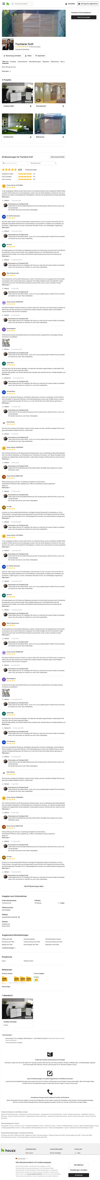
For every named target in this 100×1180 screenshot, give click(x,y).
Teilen (29, 56)
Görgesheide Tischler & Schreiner (36, 1116)
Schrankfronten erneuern (9, 1137)
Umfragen (19, 1042)
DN (4, 217)
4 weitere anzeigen (8, 948)
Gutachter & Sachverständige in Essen (81, 1128)
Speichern (41, 56)
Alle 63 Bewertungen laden (33, 886)
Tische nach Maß (86, 1135)
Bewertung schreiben (57, 157)
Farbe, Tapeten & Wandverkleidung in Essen (34, 1128)
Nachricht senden (84, 17)
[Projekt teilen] (31, 106)
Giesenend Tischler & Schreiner (57, 1116)
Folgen (62, 903)
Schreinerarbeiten (42, 1135)
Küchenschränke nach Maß (38, 1137)
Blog (78, 1153)
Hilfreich (6, 200)
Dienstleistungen (35, 62)
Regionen (45, 62)
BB (4, 245)
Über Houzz (29, 1153)
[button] (4, 4)
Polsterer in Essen (50, 1126)
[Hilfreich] (3, 201)
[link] (6, 197)
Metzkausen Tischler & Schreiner (30, 1114)
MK (4, 507)
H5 (4, 303)
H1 (4, 186)
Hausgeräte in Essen (7, 1126)
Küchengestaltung (23, 1137)
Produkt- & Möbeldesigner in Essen (67, 1126)
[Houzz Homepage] (8, 4)
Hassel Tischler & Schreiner (16, 1116)
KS (4, 274)
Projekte (13, 62)
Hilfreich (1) (7, 378)
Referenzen (55, 62)
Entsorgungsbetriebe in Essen (11, 1128)
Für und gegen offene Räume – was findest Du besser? (31, 1038)
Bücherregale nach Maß (73, 1135)
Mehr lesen (5, 71)
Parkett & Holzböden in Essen (35, 1126)
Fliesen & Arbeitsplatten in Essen (59, 1128)
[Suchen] (13, 4)
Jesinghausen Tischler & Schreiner (51, 1114)
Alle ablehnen (78, 1165)
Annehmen (79, 1175)
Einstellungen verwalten (78, 1170)
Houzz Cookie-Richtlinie (34, 1174)
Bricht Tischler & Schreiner (76, 1116)
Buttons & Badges (55, 1153)
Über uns (5, 62)
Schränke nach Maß (7, 1135)
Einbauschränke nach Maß (57, 1135)
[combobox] (22, 4)
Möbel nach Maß (19, 1135)
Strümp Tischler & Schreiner (10, 1114)
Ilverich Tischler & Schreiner (71, 1114)
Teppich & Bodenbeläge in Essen (89, 1126)
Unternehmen (22, 62)
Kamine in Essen (20, 1126)
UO (4, 364)
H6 (4, 477)
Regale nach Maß (30, 1135)
